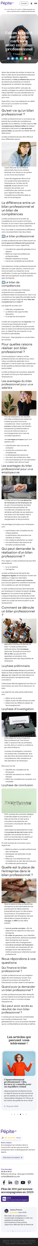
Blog (12, 9)
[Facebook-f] (4, 1182)
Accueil (7, 9)
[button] (8, 58)
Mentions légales (10, 1243)
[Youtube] (23, 1182)
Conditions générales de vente (24, 1243)
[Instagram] (16, 1182)
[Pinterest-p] (29, 1182)
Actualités (18, 9)
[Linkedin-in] (10, 1182)
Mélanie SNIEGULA (17, 1210)
